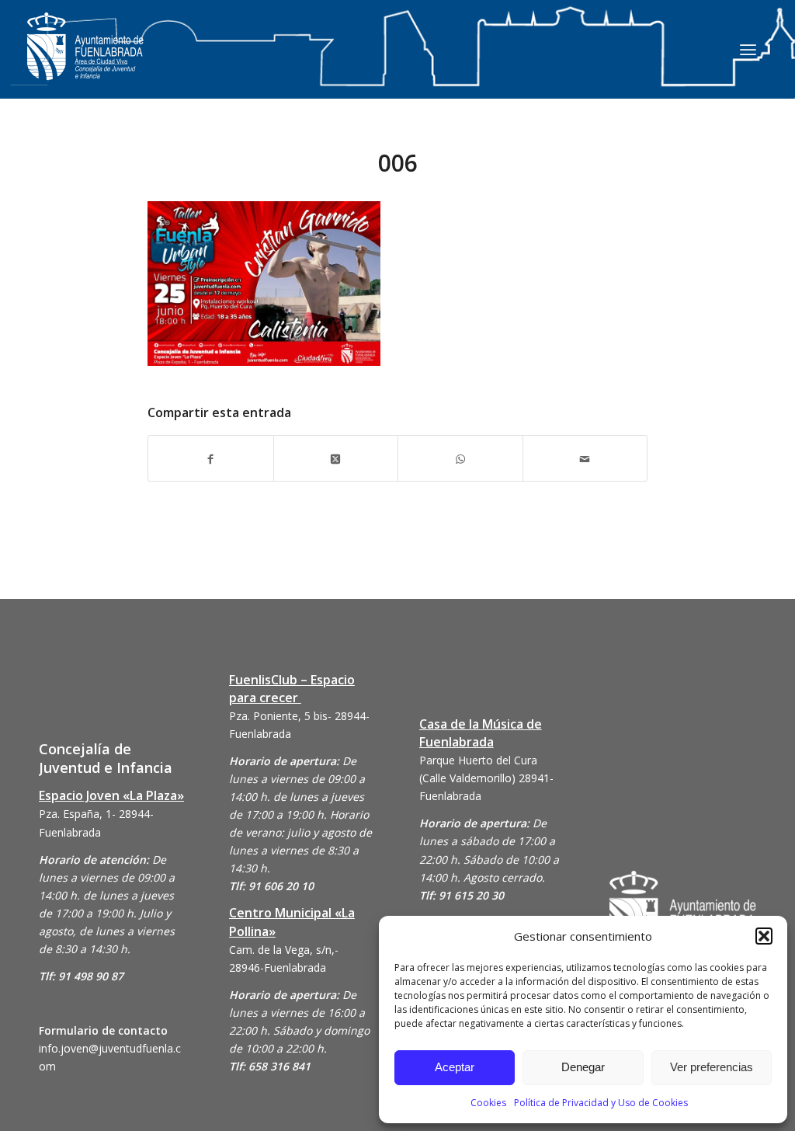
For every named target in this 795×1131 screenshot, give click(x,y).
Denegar (583, 1067)
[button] (764, 936)
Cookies (488, 1102)
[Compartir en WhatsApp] (460, 458)
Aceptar (454, 1067)
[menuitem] (748, 48)
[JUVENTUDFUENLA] (85, 61)
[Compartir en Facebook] (210, 458)
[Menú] (748, 48)
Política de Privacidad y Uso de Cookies (601, 1102)
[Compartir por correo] (585, 458)
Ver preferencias (711, 1067)
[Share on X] (336, 458)
